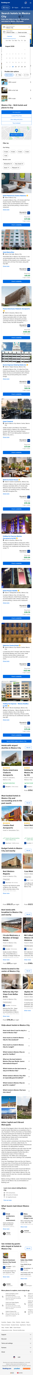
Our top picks (16, 112)
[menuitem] (5, 8)
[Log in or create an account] (25, 3)
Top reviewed (16, 123)
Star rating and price (16, 119)
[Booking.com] (5, 2)
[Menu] (30, 3)
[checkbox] (24, 50)
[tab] (9, 36)
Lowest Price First (16, 116)
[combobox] (17, 28)
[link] (6, 151)
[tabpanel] (16, 58)
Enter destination (10, 26)
